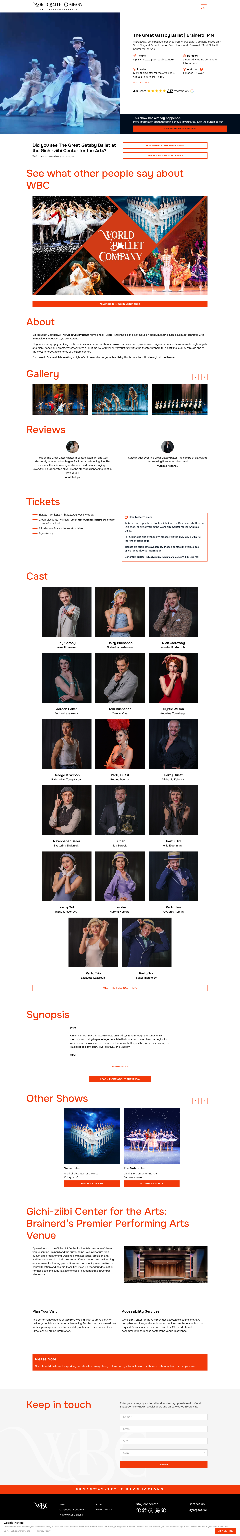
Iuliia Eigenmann (172, 845)
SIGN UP (164, 1464)
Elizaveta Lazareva (93, 977)
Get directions (141, 82)
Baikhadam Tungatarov (66, 779)
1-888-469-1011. (191, 557)
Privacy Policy (43, 1531)
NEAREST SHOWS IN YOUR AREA (180, 128)
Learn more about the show (120, 1079)
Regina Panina (119, 779)
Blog (99, 1504)
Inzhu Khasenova (66, 911)
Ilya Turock (119, 845)
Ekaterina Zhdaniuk (66, 845)
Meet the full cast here (120, 987)
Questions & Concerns (72, 1509)
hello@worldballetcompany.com (95, 519)
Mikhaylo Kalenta (173, 779)
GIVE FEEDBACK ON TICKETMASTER (165, 155)
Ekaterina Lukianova (119, 647)
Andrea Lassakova (66, 713)
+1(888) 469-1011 (198, 1510)
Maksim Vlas (119, 713)
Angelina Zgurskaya (173, 713)
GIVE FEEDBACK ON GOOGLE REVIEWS (165, 145)
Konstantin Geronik (173, 647)
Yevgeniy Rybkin (173, 911)
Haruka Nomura (120, 911)
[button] (195, 377)
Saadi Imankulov (146, 977)
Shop (62, 1504)
